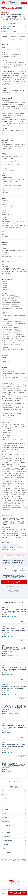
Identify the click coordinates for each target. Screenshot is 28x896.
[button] (15, 2)
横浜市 (15, 859)
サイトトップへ (14, 883)
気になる (22, 621)
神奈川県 (10, 859)
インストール (24, 2)
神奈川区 (18, 859)
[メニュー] (25, 7)
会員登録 (14, 8)
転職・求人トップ (4, 859)
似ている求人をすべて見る (14, 781)
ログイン (20, 8)
